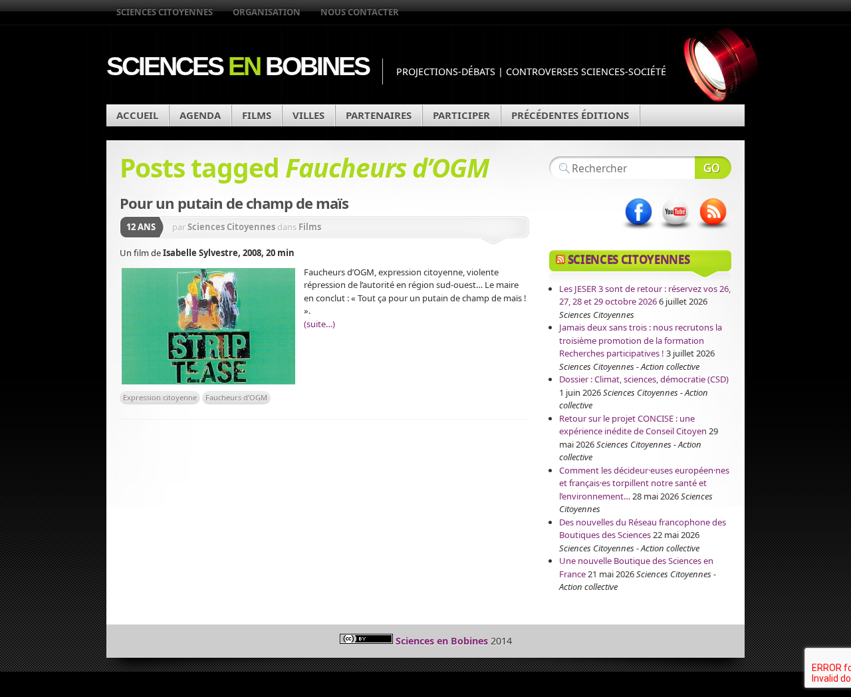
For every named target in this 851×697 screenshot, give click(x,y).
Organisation (267, 12)
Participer (461, 115)
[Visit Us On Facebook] (638, 229)
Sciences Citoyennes (164, 12)
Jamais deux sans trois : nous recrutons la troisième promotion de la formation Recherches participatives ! (640, 340)
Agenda (200, 115)
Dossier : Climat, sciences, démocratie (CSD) (644, 379)
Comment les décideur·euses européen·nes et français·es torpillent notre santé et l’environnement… (644, 483)
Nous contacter (359, 12)
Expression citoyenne (160, 397)
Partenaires (379, 115)
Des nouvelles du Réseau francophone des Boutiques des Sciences (642, 528)
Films (256, 115)
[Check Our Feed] (712, 229)
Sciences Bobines (237, 66)
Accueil (137, 115)
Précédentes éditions (570, 115)
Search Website (713, 167)
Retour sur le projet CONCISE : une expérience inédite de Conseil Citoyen (633, 425)
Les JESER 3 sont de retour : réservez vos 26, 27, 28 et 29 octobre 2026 (645, 295)
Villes (308, 115)
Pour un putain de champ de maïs (234, 203)
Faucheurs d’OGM (236, 397)
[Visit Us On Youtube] (675, 229)
